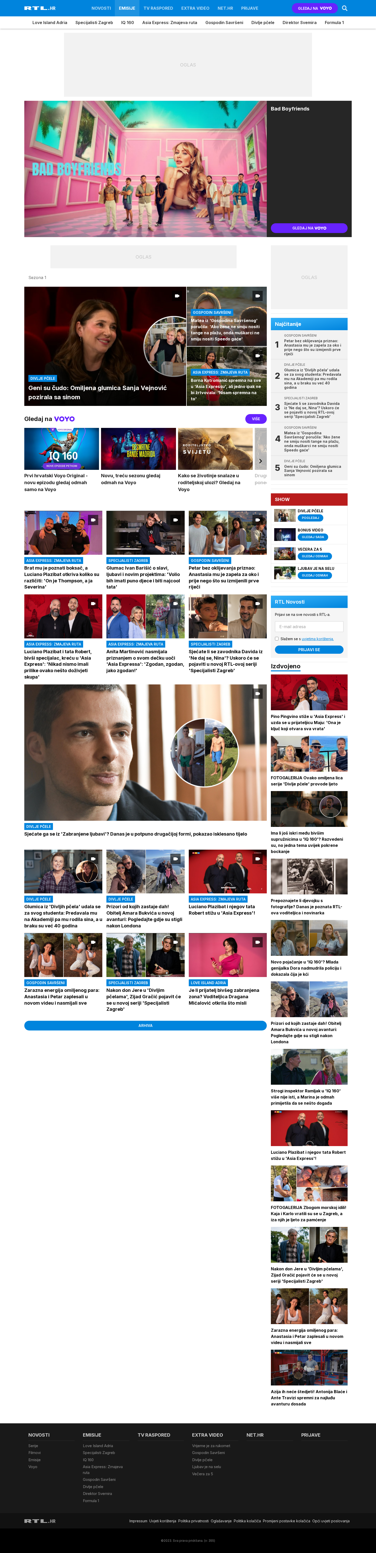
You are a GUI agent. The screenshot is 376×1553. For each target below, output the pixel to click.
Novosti (101, 8)
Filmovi (34, 1452)
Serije (33, 1445)
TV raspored (158, 8)
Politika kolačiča (247, 1521)
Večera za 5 (202, 1473)
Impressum (138, 1521)
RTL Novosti (290, 602)
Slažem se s (307, 639)
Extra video (195, 8)
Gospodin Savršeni (224, 22)
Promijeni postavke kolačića (286, 1521)
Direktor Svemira (300, 22)
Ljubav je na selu (206, 1466)
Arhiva (145, 1025)
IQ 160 (127, 22)
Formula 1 (334, 22)
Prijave (249, 8)
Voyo (32, 1466)
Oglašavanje (221, 1521)
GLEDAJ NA (308, 8)
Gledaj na (303, 228)
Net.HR (225, 8)
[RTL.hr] (40, 8)
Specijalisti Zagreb (94, 22)
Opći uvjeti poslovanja (331, 1521)
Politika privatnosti (193, 1521)
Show (282, 499)
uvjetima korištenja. (318, 639)
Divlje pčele (262, 22)
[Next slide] (261, 463)
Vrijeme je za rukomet (211, 1445)
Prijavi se (309, 649)
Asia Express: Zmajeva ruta (169, 22)
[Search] (345, 8)
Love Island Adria (49, 22)
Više (256, 419)
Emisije (127, 8)
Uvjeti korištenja (162, 1521)
